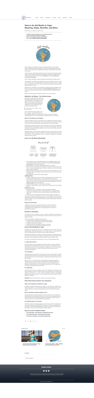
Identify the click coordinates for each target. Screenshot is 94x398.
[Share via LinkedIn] (30, 321)
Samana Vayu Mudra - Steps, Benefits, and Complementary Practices (54, 344)
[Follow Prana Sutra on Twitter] (46, 371)
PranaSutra (28, 17)
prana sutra (46, 367)
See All (63, 328)
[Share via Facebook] (25, 321)
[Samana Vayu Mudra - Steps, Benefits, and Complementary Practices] (54, 336)
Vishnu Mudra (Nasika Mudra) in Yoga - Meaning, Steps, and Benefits (32, 344)
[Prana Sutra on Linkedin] (49, 371)
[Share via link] (33, 321)
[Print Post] (35, 321)
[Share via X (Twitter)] (27, 321)
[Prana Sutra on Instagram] (44, 371)
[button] (65, 17)
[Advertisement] (32, 7)
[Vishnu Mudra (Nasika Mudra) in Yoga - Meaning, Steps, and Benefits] (31, 336)
